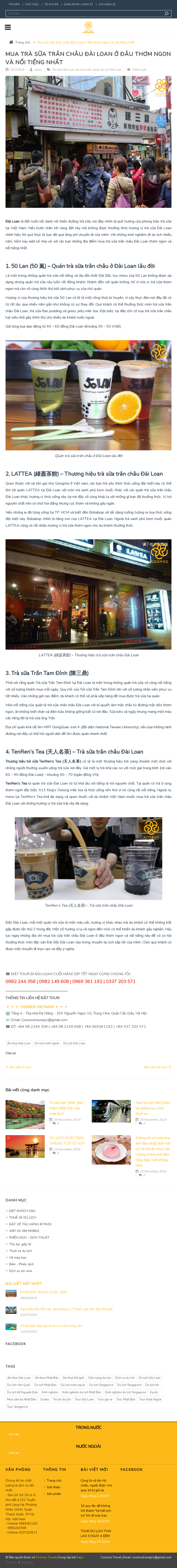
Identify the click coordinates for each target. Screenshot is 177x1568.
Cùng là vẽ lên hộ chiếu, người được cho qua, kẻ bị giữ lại (96, 1485)
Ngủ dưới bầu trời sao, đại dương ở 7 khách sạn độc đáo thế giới (66, 1309)
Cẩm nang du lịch (99, 1378)
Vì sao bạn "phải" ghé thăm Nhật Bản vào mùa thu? (66, 1108)
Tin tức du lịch (62, 1399)
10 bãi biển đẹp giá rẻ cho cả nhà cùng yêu (51, 1326)
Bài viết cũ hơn (20, 1067)
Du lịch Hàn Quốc (18, 1385)
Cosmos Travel (46, 1557)
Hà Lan (14, 1453)
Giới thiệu (32, 4)
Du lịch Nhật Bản (45, 1385)
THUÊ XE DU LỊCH (22, 1217)
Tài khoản (51, 4)
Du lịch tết (152, 1385)
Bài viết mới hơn (156, 1067)
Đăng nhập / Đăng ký (78, 4)
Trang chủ (22, 42)
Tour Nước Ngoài (150, 1399)
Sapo (80, 1557)
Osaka (44, 1399)
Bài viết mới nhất (24, 1283)
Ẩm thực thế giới (73, 1378)
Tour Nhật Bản (125, 1399)
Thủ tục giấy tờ (20, 1244)
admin (37, 69)
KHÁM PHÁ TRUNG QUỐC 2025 (43, 1292)
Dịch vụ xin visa (20, 1271)
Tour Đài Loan (84, 1399)
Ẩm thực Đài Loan (63, 69)
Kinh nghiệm (50, 1392)
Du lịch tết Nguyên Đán (22, 1392)
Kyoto (154, 1392)
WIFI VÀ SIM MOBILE (24, 1231)
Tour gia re (105, 1399)
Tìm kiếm (14, 4)
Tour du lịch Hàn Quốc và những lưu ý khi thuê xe (153, 1108)
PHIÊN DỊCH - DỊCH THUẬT (29, 1237)
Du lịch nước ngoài (87, 69)
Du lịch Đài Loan (110, 69)
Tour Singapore (17, 1407)
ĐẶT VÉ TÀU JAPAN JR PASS (30, 1224)
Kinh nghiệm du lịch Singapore (125, 1392)
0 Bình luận (138, 69)
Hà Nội (14, 1434)
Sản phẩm (54, 1494)
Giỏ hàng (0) (107, 4)
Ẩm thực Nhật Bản (47, 1378)
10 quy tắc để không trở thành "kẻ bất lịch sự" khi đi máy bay (96, 1511)
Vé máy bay (17, 1257)
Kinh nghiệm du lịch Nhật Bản (81, 1392)
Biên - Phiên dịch (21, 1264)
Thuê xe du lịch (20, 1251)
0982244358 (17, 1528)
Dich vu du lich (125, 1378)
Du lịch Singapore (129, 1385)
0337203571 (28, 1533)
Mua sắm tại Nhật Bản (21, 1399)
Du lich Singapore (101, 1385)
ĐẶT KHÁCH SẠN (22, 1211)
